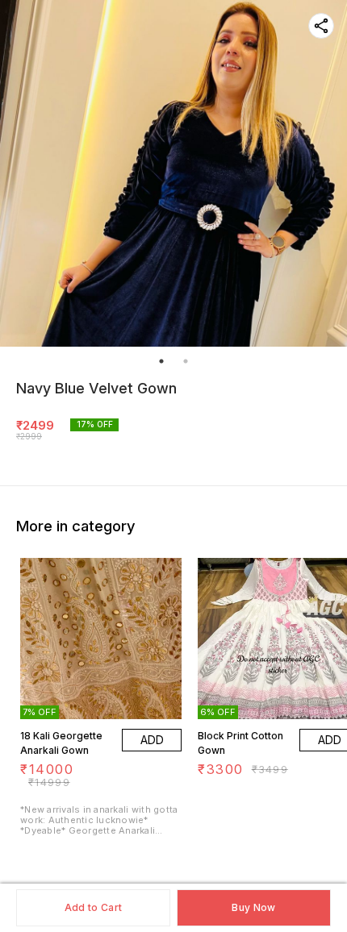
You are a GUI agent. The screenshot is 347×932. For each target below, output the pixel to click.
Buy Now (253, 907)
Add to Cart (93, 907)
